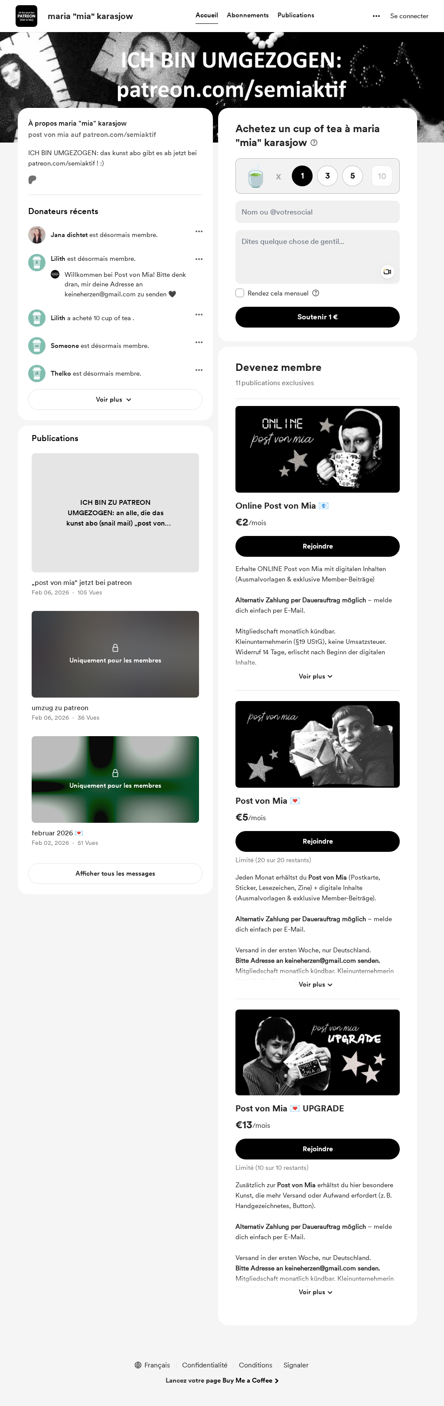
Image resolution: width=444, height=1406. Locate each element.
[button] (207, 16)
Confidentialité (205, 1365)
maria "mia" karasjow (90, 16)
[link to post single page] (115, 526)
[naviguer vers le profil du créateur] (26, 16)
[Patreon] (32, 179)
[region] (317, 224)
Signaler (296, 1365)
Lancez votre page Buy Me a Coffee (219, 1380)
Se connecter (409, 16)
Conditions (255, 1365)
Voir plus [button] (312, 676)
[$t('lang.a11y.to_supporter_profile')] (55, 274)
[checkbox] (272, 293)
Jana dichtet (69, 235)
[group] (317, 548)
